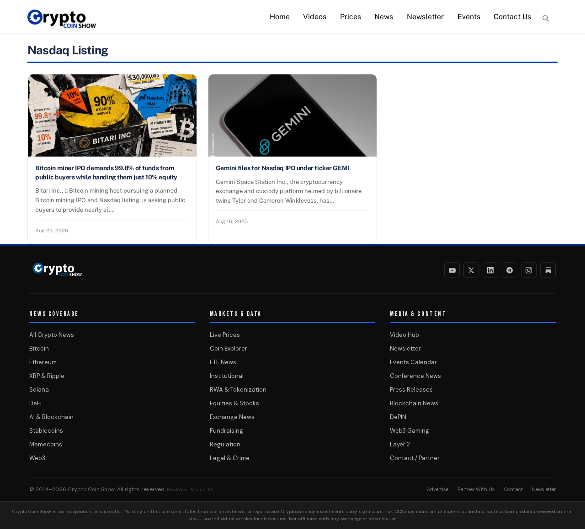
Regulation (225, 444)
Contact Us (512, 16)
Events (468, 16)
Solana (39, 389)
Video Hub (404, 335)
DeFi (35, 403)
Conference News (415, 376)
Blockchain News (414, 403)
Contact (513, 489)
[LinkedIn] (490, 270)
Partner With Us (476, 489)
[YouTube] (452, 270)
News (383, 16)
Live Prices (225, 335)
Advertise (437, 489)
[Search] (545, 18)
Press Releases (411, 389)
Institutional (227, 376)
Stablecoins (46, 431)
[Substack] (548, 270)
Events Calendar (413, 362)
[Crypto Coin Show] (61, 23)
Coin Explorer (228, 348)
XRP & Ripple (46, 376)
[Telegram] (509, 270)
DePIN (398, 417)
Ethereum (43, 362)
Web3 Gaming (409, 431)
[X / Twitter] (471, 270)
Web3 (37, 458)
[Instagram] (529, 270)
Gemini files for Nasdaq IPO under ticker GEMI (282, 168)
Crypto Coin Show (91, 489)
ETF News (223, 362)
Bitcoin (39, 348)
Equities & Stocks (234, 403)
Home (280, 16)
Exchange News (232, 417)
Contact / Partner (415, 458)
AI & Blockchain (51, 417)
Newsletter (425, 16)
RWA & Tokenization (238, 389)
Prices (350, 16)
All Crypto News (51, 335)
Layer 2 (400, 444)
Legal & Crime (230, 458)
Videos (314, 16)
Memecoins (45, 444)
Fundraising (226, 431)
